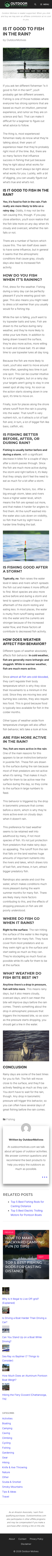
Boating (6, 1423)
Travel (5, 1496)
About (12, 1539)
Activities (7, 1418)
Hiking (5, 1462)
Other (5, 1477)
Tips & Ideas (9, 1491)
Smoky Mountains (12, 1486)
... (45, 1175)
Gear (5, 1457)
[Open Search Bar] (35, 4)
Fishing (10, 1119)
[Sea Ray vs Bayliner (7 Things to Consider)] (5, 1349)
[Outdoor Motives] (16, 4)
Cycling (6, 1442)
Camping (7, 1428)
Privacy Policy (36, 1539)
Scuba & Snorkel (11, 1481)
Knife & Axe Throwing (14, 1467)
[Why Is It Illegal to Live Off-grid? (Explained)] (5, 1292)
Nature (6, 1472)
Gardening (8, 1452)
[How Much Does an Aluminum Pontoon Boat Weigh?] (5, 1369)
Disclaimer (26, 1544)
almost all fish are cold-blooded (29, 676)
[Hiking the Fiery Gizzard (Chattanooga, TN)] (5, 1388)
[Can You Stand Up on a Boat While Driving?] (5, 1330)
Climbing (7, 1438)
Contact (22, 1539)
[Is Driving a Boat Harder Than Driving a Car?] (5, 1311)
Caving (6, 1433)
